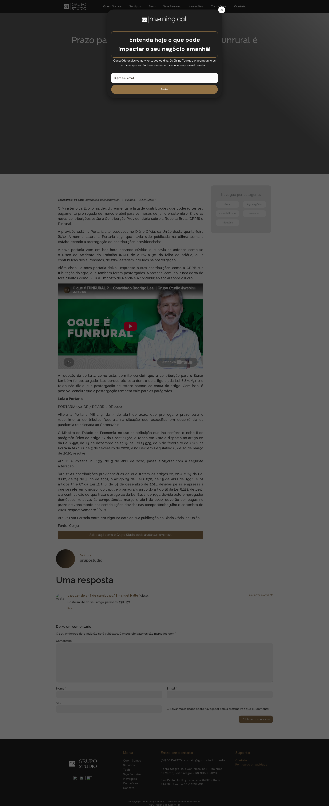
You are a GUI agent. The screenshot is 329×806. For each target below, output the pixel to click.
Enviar (164, 89)
